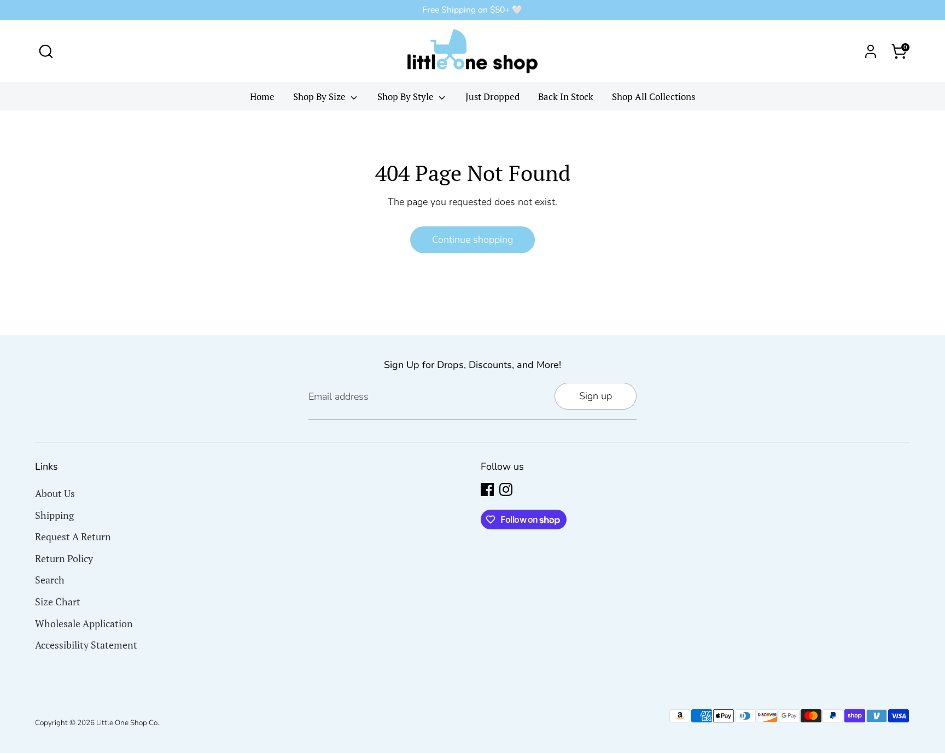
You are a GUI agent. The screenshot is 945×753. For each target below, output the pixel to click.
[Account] (871, 51)
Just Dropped (492, 96)
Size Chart (57, 601)
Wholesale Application (84, 623)
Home (262, 96)
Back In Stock (565, 96)
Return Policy (64, 558)
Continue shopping (472, 239)
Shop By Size (320, 96)
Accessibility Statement (86, 644)
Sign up (595, 395)
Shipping (54, 515)
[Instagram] (505, 489)
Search (50, 579)
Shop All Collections (653, 96)
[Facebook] (487, 489)
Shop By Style (406, 96)
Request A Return (73, 536)
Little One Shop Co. (127, 722)
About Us (55, 493)
